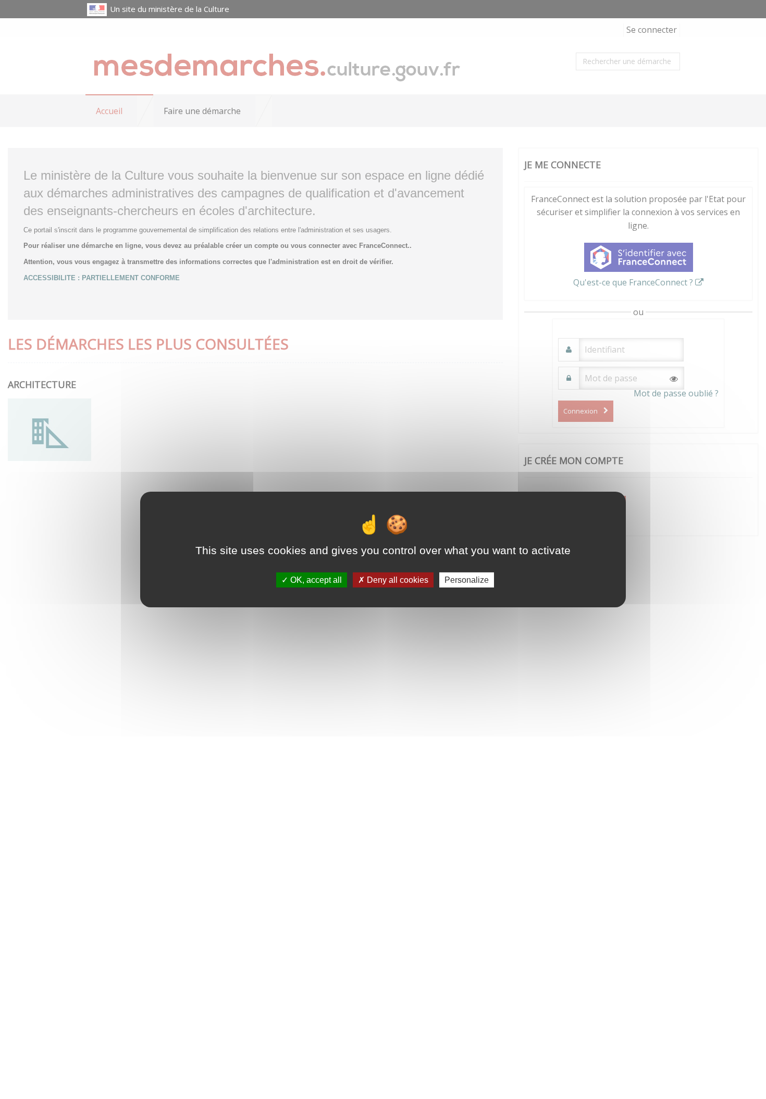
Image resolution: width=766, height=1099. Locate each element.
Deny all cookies (396, 580)
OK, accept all (315, 580)
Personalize (466, 580)
